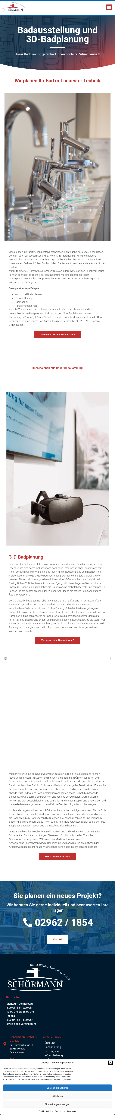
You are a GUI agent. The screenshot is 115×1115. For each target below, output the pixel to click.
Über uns (49, 1042)
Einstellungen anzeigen (57, 1104)
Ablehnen (57, 1096)
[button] (110, 1062)
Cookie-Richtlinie (46, 1111)
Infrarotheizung (53, 1055)
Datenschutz (60, 1111)
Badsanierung (52, 1047)
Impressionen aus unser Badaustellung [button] (57, 368)
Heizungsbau (52, 1051)
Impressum (71, 1111)
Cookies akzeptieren (57, 1087)
